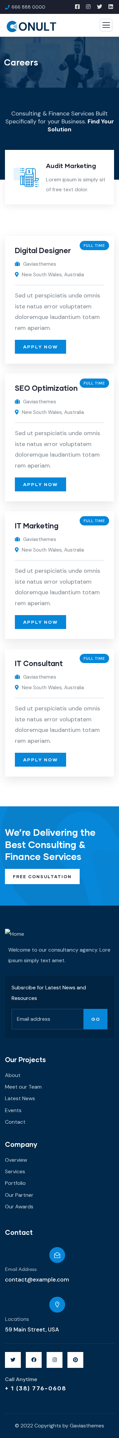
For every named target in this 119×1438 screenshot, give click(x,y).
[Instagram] (54, 1360)
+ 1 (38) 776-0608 (35, 1388)
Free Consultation (42, 876)
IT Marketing (37, 525)
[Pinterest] (75, 1360)
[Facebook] (34, 1360)
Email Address (21, 1269)
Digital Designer (43, 250)
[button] (111, 182)
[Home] (14, 934)
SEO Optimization (46, 387)
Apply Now (40, 346)
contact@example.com (37, 1279)
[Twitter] (13, 1360)
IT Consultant (39, 663)
